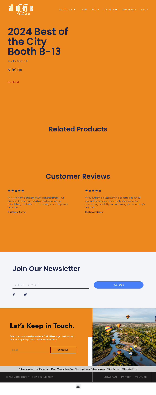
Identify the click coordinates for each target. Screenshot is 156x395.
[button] (78, 386)
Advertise (129, 9)
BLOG (95, 9)
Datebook (111, 9)
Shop (144, 9)
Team (83, 9)
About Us (66, 9)
